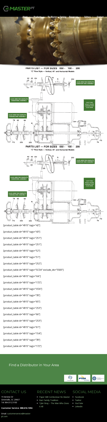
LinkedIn (78, 406)
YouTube (79, 403)
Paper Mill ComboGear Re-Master (54, 397)
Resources (73, 17)
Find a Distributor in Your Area (34, 365)
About (25, 17)
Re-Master (52, 17)
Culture (87, 17)
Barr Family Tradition (48, 400)
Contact (100, 17)
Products (38, 17)
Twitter (78, 400)
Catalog (63, 17)
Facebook (79, 397)
